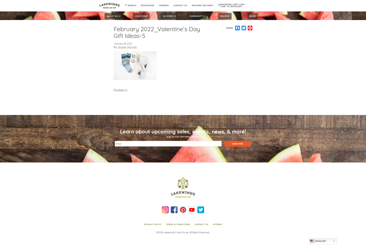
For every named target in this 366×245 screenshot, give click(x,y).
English (320, 241)
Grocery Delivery (202, 5)
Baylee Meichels (127, 47)
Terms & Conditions (178, 224)
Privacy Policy (153, 224)
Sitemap (217, 224)
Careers (164, 5)
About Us (112, 16)
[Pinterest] (250, 28)
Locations (141, 16)
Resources (147, 5)
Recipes (224, 16)
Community (196, 16)
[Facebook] (237, 28)
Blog (253, 16)
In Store (168, 16)
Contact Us (180, 5)
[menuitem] (113, 16)
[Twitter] (243, 28)
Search (132, 5)
